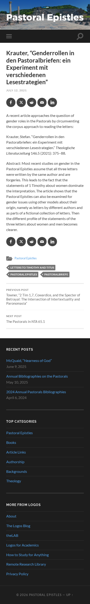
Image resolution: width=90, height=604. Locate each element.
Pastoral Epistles (26, 258)
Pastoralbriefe (56, 274)
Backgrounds (16, 471)
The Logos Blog (18, 525)
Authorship (15, 462)
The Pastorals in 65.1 (25, 319)
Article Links (16, 452)
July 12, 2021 (16, 90)
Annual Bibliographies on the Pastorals (37, 376)
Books (11, 442)
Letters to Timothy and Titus (32, 267)
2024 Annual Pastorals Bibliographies (36, 392)
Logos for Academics (22, 545)
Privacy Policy (17, 574)
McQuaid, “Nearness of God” (29, 360)
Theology (13, 481)
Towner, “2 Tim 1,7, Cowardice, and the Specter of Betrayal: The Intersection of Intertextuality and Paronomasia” (43, 297)
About (11, 516)
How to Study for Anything (27, 554)
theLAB (12, 535)
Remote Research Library (26, 564)
